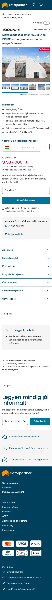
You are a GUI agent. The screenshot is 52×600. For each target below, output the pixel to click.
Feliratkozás (40, 421)
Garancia (6, 511)
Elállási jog (7, 525)
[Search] (34, 5)
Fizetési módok (10, 507)
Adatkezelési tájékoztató (14, 520)
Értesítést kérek (26, 200)
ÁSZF (5, 516)
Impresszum (8, 530)
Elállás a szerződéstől (13, 492)
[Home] (4, 14)
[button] (41, 4)
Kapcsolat (7, 487)
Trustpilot (7, 313)
